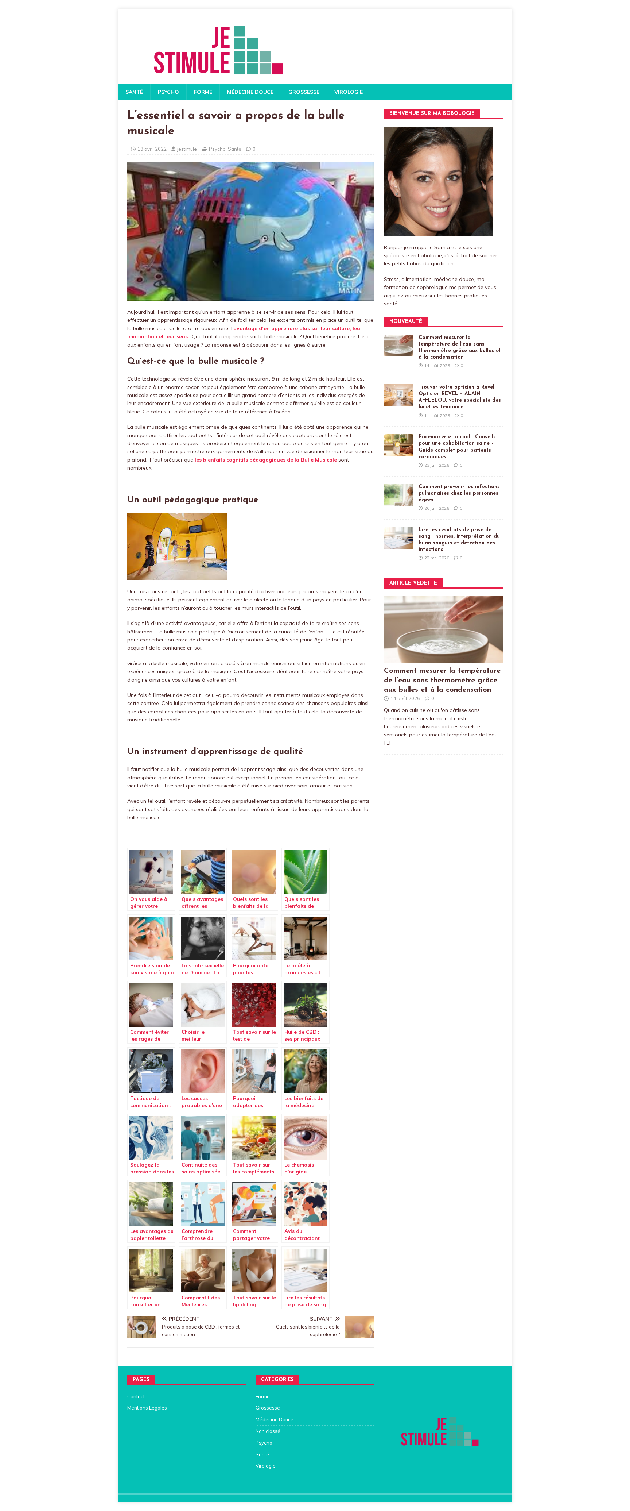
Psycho (168, 92)
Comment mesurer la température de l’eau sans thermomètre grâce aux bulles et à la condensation (442, 680)
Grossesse (303, 92)
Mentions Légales (147, 1408)
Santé (134, 92)
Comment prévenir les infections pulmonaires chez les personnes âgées (459, 493)
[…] (387, 743)
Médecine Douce (250, 92)
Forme (203, 92)
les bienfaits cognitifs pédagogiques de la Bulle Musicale (266, 459)
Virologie (348, 92)
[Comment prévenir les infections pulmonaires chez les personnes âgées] (398, 501)
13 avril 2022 (152, 149)
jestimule (187, 149)
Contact (136, 1396)
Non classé (268, 1431)
